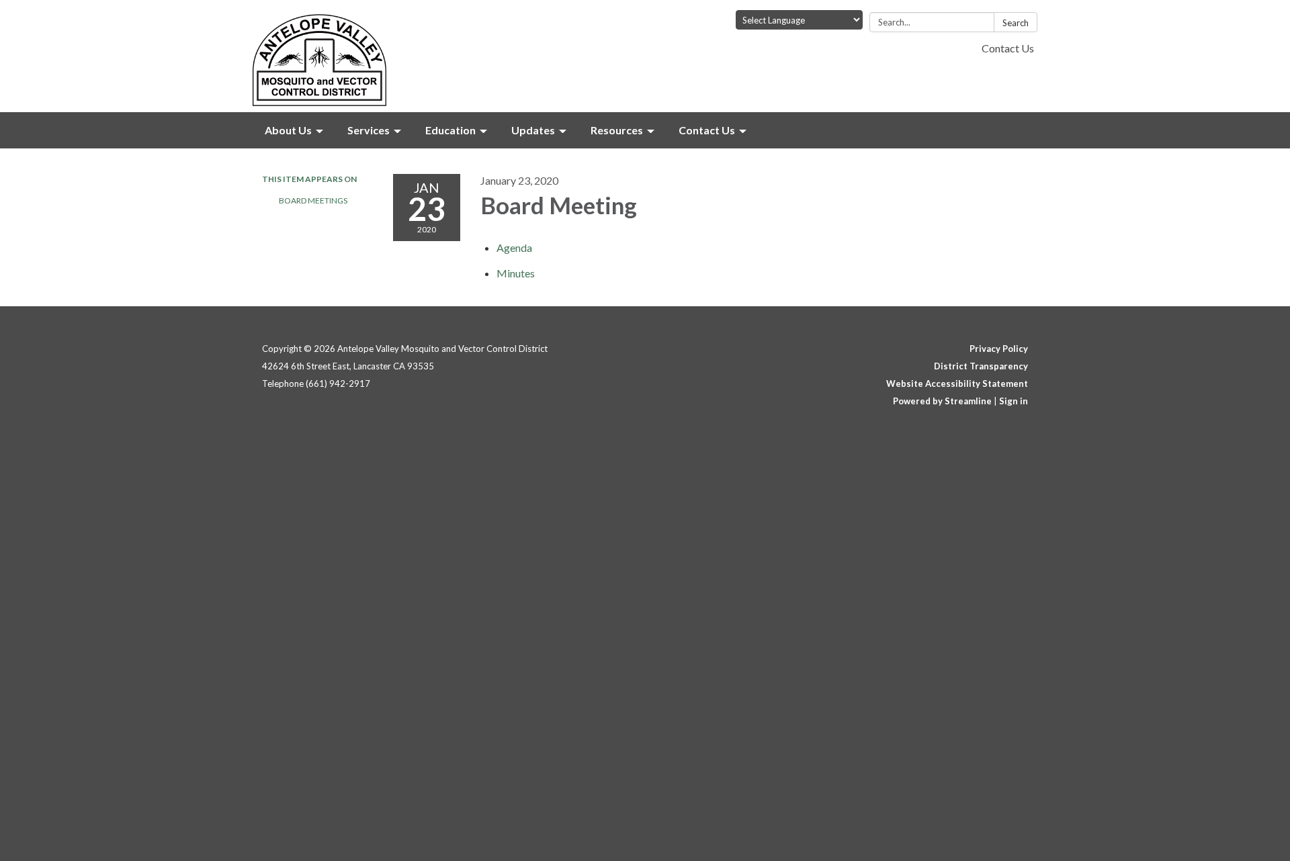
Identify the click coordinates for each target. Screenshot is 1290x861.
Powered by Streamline (942, 401)
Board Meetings (313, 200)
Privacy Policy (999, 348)
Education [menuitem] (450, 130)
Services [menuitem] (368, 130)
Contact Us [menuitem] (707, 130)
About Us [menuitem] (288, 130)
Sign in (1013, 401)
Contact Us (1008, 48)
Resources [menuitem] (617, 130)
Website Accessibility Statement (957, 383)
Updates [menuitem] (533, 130)
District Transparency (981, 366)
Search (1015, 22)
